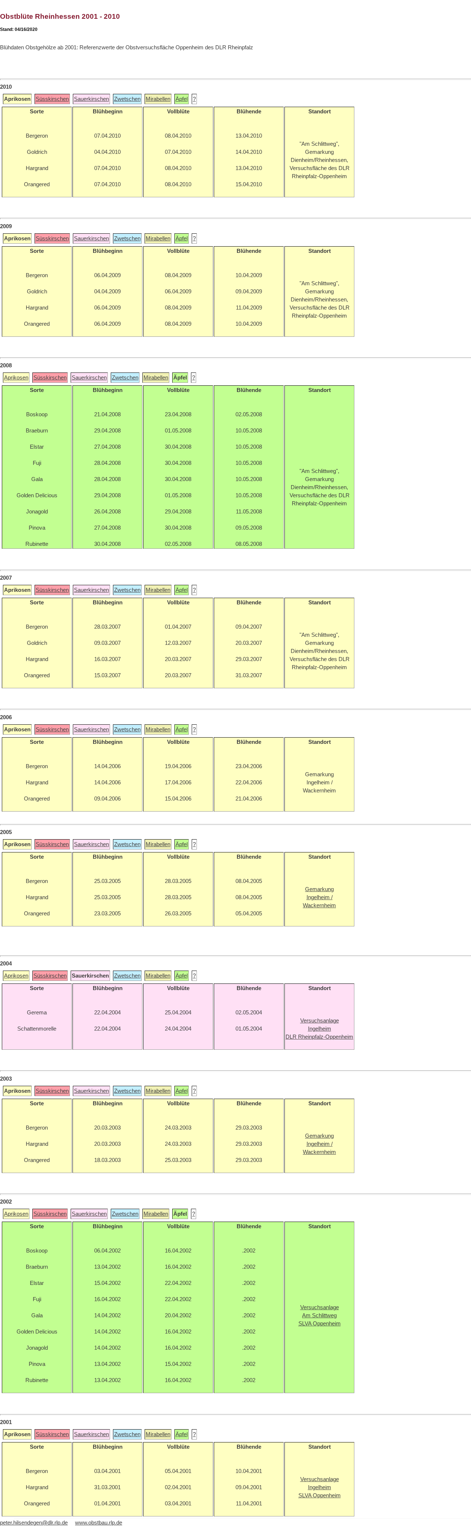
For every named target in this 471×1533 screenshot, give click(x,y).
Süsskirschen (52, 99)
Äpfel (182, 99)
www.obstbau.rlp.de (98, 1523)
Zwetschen (127, 99)
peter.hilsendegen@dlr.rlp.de (34, 1523)
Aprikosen (16, 378)
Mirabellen (158, 99)
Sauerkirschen (91, 99)
